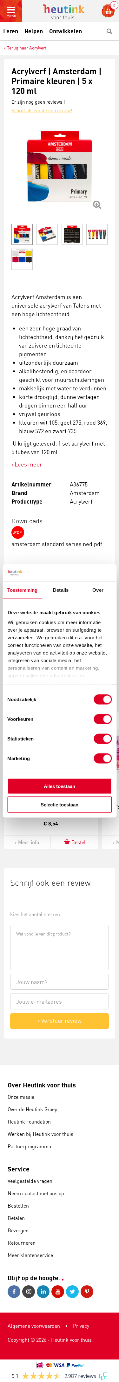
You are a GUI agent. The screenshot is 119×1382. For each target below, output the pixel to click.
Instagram (29, 1291)
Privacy (81, 1326)
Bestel (78, 842)
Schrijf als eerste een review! (41, 111)
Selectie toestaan (59, 804)
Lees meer (28, 464)
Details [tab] (61, 589)
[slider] (31, 900)
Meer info (28, 842)
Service (19, 1169)
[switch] (103, 719)
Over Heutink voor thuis (42, 1085)
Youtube (58, 1291)
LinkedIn (44, 1291)
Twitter (73, 1291)
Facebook (15, 1291)
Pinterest (88, 1291)
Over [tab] (97, 589)
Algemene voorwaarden (34, 1326)
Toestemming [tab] (22, 589)
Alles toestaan (59, 786)
